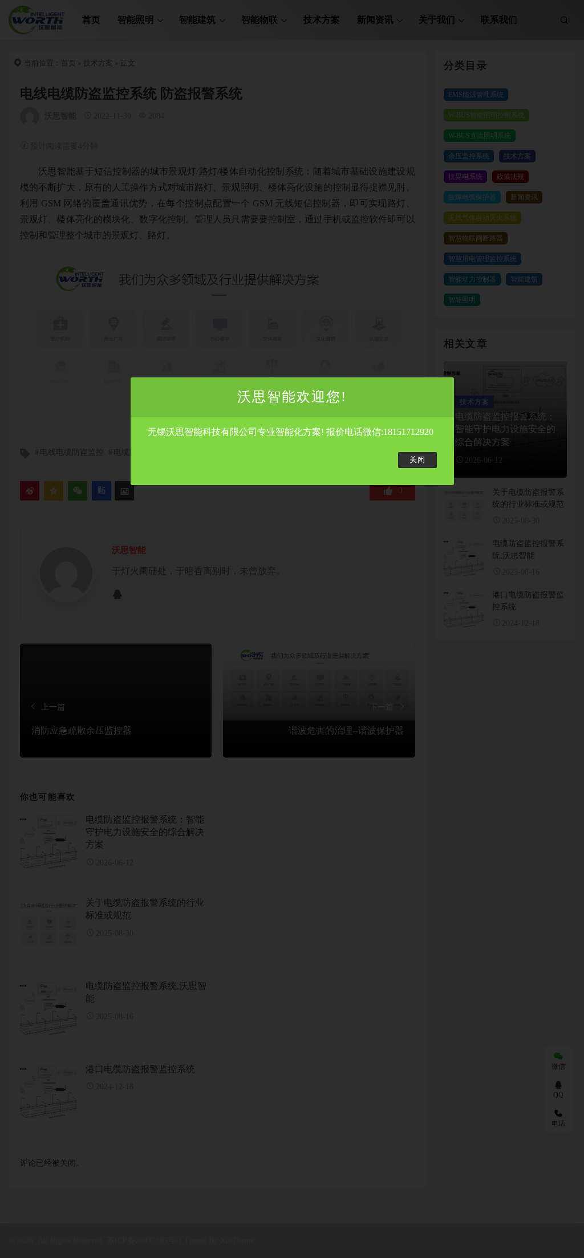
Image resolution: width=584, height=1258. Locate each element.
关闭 (417, 460)
